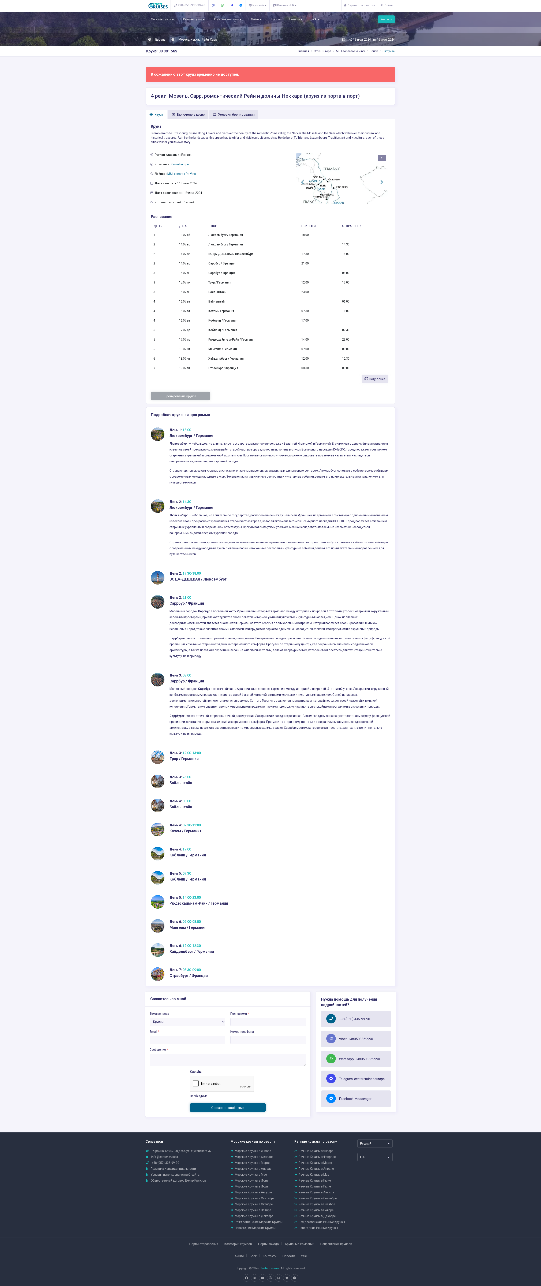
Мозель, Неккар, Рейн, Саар (197, 39)
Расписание (161, 216)
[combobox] (375, 1143)
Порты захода (268, 1244)
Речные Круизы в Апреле (316, 1168)
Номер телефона (242, 1031)
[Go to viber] (270, 1278)
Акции (239, 1256)
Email (154, 1031)
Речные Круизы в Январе (316, 1151)
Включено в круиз (190, 114)
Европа (160, 39)
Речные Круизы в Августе (316, 1192)
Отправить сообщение (227, 1108)
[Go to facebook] (246, 1278)
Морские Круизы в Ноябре (253, 1210)
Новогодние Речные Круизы (318, 1228)
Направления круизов (336, 1244)
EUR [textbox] (363, 1157)
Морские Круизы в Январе (253, 1151)
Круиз (158, 115)
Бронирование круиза (180, 396)
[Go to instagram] (254, 1278)
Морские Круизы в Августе (253, 1192)
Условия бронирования (236, 114)
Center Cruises (269, 1268)
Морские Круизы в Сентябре (255, 1198)
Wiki (315, 19)
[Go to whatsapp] (278, 1278)
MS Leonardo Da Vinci (350, 51)
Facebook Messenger (355, 1099)
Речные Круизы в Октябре (317, 1204)
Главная (303, 51)
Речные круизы (193, 19)
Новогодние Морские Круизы (255, 1228)
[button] (302, 182)
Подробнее (376, 379)
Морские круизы (161, 19)
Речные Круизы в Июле (315, 1186)
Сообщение (159, 1049)
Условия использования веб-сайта (174, 1174)
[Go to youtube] (262, 1278)
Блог (274, 19)
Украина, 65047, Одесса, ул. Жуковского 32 (182, 1151)
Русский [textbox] (365, 1143)
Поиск (374, 51)
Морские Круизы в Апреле (253, 1168)
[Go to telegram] (286, 1278)
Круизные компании (227, 19)
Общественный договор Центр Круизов (178, 1180)
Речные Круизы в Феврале (317, 1157)
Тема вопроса (159, 1013)
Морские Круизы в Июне (252, 1180)
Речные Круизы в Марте (315, 1162)
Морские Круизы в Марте (252, 1162)
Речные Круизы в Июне (315, 1180)
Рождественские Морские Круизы (259, 1222)
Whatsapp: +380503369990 (359, 1059)
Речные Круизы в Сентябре (318, 1198)
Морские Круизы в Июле (252, 1186)
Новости (295, 19)
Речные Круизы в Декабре (317, 1216)
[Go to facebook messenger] (294, 1278)
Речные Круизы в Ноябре (316, 1210)
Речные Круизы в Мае (314, 1174)
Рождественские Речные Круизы (322, 1222)
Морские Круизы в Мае (251, 1174)
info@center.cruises (164, 1157)
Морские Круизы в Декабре (254, 1216)
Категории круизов (238, 1244)
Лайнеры (256, 19)
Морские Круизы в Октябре (254, 1204)
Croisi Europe (322, 51)
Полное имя (239, 1013)
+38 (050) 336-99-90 (354, 1019)
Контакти (386, 19)
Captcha (196, 1071)
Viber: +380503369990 (356, 1039)
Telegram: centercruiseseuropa (362, 1079)
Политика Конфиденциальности (173, 1168)
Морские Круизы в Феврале (254, 1157)
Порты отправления (203, 1244)
